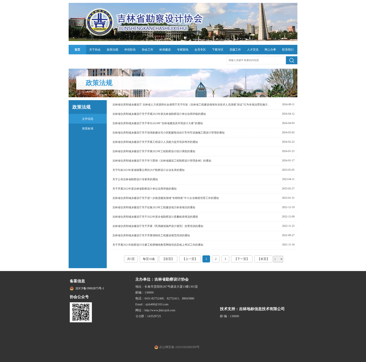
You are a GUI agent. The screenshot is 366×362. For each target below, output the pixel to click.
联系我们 (288, 49)
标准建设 (165, 49)
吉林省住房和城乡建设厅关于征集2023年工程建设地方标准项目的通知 (153, 207)
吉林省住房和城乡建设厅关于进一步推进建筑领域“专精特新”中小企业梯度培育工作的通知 (165, 198)
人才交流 (252, 49)
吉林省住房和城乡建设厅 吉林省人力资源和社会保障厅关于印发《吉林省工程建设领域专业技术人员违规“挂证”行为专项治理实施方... (191, 104)
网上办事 (270, 49)
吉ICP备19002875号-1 (89, 288)
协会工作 (147, 49)
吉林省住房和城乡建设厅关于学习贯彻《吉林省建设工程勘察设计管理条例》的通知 (161, 160)
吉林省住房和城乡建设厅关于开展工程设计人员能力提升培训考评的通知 (155, 142)
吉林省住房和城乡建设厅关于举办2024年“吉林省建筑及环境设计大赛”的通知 (157, 123)
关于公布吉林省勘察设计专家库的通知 (135, 179)
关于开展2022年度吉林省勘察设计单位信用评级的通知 (144, 188)
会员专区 (200, 49)
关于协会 (95, 49)
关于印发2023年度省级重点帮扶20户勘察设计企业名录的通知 (148, 170)
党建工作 (235, 49)
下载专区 (217, 49)
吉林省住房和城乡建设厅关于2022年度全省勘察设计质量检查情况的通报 (155, 216)
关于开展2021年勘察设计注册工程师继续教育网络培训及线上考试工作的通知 (157, 244)
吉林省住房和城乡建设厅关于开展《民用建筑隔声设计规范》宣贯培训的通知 (157, 226)
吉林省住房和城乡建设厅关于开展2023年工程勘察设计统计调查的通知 (153, 151)
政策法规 (112, 49)
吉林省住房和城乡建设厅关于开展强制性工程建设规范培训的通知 (151, 235)
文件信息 (87, 118)
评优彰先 (130, 49)
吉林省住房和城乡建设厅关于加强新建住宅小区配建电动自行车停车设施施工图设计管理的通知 (168, 132)
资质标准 (87, 128)
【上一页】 (189, 259)
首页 (77, 49)
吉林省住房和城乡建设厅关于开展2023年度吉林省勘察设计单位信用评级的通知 (159, 114)
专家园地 (182, 49)
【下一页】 (241, 259)
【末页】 (263, 259)
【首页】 (168, 259)
